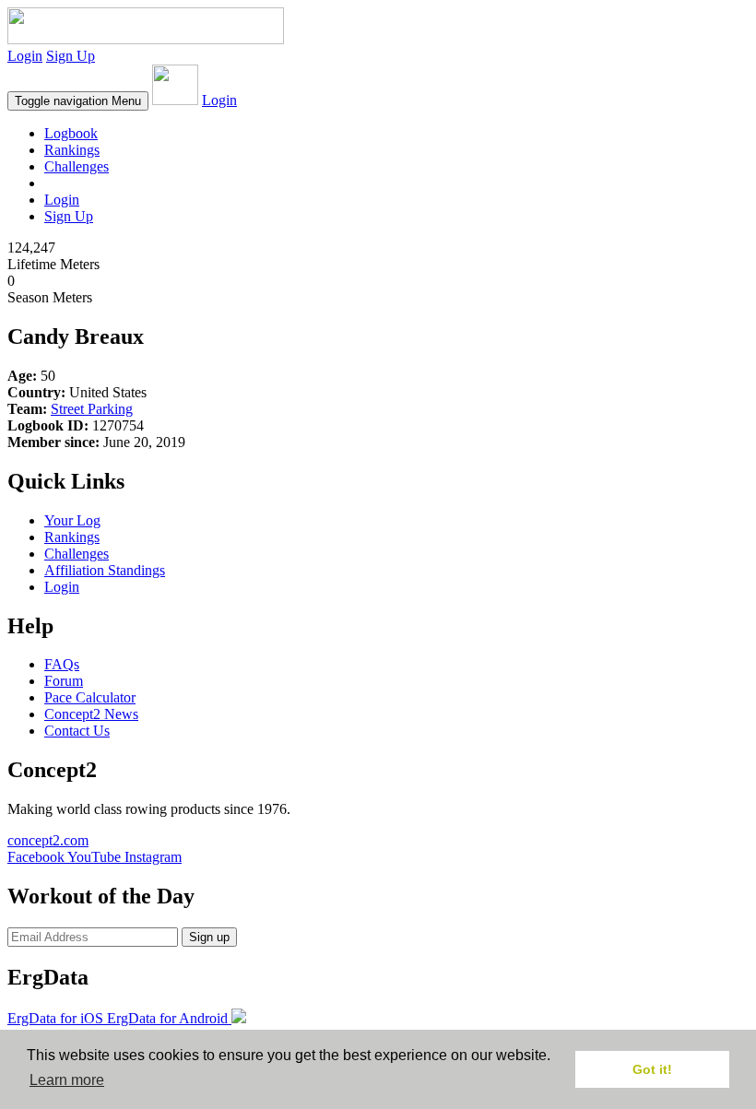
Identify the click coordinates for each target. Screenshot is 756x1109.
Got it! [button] (652, 1069)
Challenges (76, 166)
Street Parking (92, 409)
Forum (63, 681)
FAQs (61, 664)
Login (24, 56)
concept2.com (48, 840)
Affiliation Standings (104, 570)
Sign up (209, 937)
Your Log (72, 520)
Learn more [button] (67, 1080)
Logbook (71, 133)
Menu (78, 101)
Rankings (72, 150)
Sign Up (70, 56)
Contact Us (77, 730)
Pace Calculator (90, 697)
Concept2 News (91, 714)
